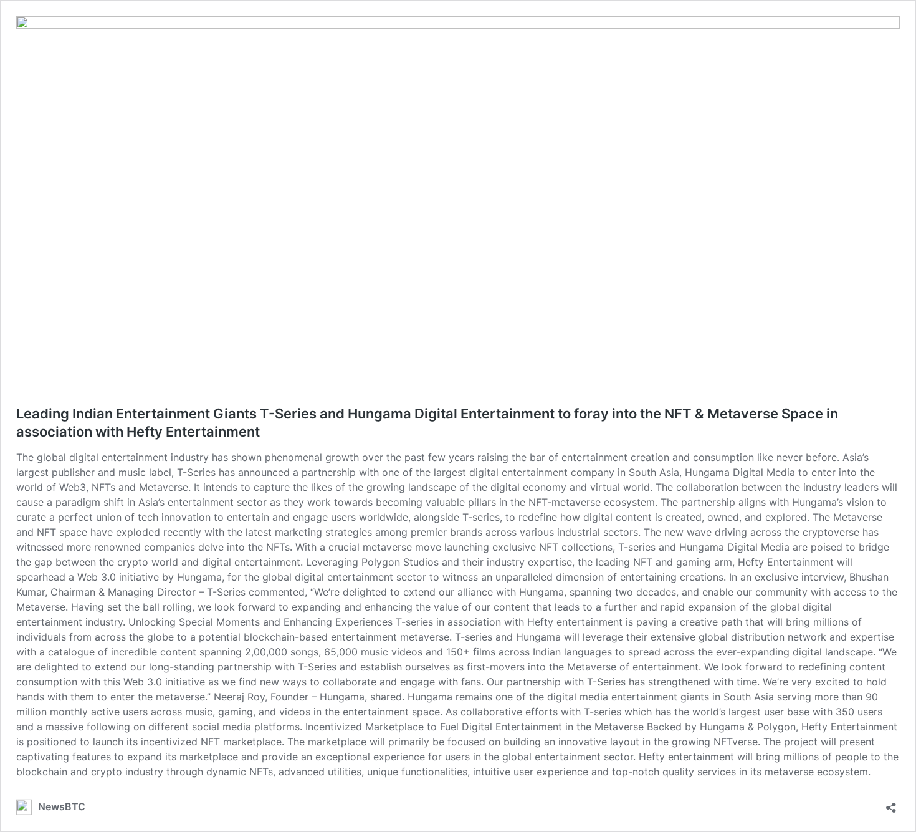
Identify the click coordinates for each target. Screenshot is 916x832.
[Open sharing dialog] (891, 803)
